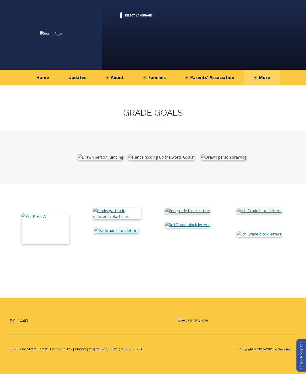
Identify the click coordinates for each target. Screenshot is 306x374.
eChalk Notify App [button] (301, 355)
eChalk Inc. (283, 349)
